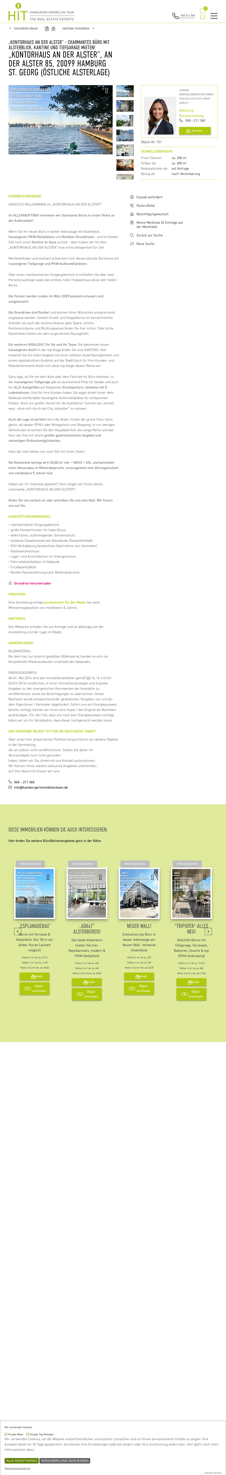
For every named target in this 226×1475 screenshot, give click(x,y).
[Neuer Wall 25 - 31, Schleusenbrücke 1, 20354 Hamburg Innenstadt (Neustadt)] (139, 915)
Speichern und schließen (64, 1460)
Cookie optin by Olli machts (212, 1473)
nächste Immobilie (75, 28)
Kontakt (197, 131)
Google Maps (15, 1434)
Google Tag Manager (42, 1434)
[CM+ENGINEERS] (41, 11)
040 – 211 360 (24, 782)
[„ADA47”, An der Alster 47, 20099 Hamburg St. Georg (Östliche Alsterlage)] (87, 915)
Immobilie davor (26, 28)
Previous (17, 119)
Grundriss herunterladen (32, 583)
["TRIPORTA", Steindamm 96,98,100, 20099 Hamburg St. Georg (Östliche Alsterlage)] (191, 915)
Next (103, 119)
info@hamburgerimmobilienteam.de (41, 787)
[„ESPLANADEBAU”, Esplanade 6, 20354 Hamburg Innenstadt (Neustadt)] (35, 915)
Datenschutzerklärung (17, 1468)
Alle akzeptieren (21, 1460)
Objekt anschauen (39, 988)
